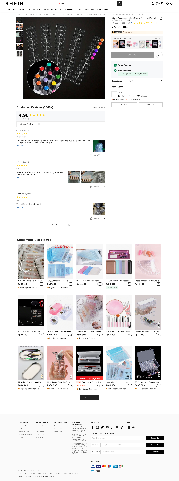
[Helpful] (90, 155)
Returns (38, 429)
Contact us (57, 426)
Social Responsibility (25, 435)
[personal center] (152, 3)
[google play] (133, 428)
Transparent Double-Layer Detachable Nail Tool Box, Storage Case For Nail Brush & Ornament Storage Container (90, 382)
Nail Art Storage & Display (70, 14)
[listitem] (116, 44)
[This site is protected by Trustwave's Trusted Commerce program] (92, 471)
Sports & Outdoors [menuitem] (82, 9)
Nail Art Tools (55, 14)
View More (89, 398)
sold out (132, 55)
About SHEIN (22, 426)
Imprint (28, 476)
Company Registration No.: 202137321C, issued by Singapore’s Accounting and (79, 445)
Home (18, 14)
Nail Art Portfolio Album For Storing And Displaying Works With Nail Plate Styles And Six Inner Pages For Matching (31, 281)
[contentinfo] (127, 466)
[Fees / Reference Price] (127, 28)
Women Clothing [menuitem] (102, 9)
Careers (20, 438)
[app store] (129, 428)
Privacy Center (22, 473)
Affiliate (20, 429)
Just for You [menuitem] (23, 9)
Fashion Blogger (23, 432)
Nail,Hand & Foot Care (42, 14)
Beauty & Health (27, 14)
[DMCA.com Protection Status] (98, 471)
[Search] (119, 3)
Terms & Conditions (54, 473)
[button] (167, 3)
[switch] (38, 124)
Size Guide (39, 438)
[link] (157, 3)
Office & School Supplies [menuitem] (64, 9)
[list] (108, 427)
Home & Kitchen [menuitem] (35, 9)
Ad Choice (36, 476)
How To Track (40, 435)
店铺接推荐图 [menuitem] (48, 9)
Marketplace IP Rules (71, 473)
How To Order (40, 432)
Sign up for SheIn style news (103, 434)
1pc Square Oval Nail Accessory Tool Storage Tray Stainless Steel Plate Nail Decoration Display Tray (119, 281)
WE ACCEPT (95, 462)
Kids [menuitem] (92, 9)
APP (128, 422)
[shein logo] (14, 3)
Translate (19, 146)
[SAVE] (159, 55)
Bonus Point (58, 432)
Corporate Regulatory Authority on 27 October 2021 (80, 452)
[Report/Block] (103, 155)
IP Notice (21, 476)
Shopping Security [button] (124, 70)
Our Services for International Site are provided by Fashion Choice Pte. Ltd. (79, 429)
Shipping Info (40, 426)
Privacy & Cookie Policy (38, 473)
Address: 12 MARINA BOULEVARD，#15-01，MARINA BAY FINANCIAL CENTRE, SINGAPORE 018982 (79, 437)
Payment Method (59, 429)
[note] (29, 287)
